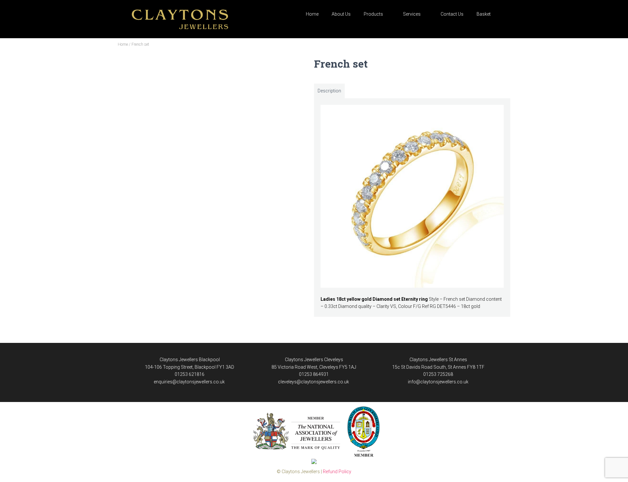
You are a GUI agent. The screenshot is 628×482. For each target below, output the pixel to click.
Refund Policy (337, 471)
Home (312, 14)
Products (373, 14)
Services (412, 14)
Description (329, 90)
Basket (484, 14)
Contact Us (452, 14)
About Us (341, 14)
